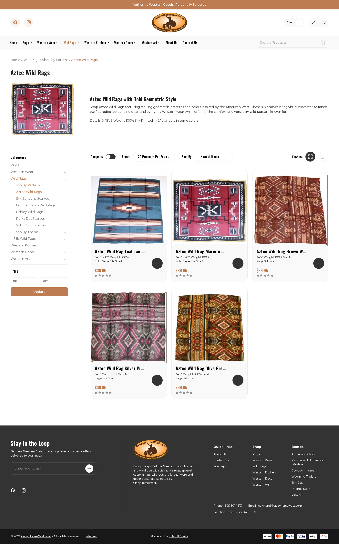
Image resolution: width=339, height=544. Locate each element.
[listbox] (214, 157)
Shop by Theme (26, 232)
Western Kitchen (95, 42)
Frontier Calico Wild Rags (35, 205)
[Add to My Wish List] (156, 192)
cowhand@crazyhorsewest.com (280, 505)
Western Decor (123, 42)
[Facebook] (15, 22)
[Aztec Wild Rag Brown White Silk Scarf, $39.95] (290, 211)
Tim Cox (297, 482)
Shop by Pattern (27, 185)
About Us (171, 42)
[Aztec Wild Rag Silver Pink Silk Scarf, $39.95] (129, 328)
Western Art (149, 42)
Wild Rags (70, 42)
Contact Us (190, 42)
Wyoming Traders (304, 476)
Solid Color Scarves (31, 225)
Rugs (26, 42)
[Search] (323, 42)
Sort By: (187, 157)
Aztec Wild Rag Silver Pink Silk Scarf (120, 368)
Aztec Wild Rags (29, 192)
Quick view (156, 179)
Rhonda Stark (301, 489)
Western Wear (46, 42)
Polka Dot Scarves (30, 219)
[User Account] (313, 22)
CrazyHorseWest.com (36, 536)
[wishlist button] (323, 22)
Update (39, 292)
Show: (125, 157)
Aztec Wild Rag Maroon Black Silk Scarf (201, 251)
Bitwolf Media (178, 536)
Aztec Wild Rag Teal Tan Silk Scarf (120, 251)
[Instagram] (28, 22)
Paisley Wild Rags (29, 212)
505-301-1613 (233, 505)
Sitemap (219, 466)
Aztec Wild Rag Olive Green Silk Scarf (201, 368)
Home (13, 42)
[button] (39, 157)
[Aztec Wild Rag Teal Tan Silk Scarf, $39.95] (129, 211)
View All (297, 495)
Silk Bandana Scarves (32, 198)
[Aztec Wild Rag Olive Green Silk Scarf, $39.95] (209, 328)
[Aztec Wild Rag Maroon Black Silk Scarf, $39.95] (209, 211)
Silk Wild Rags (25, 239)
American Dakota (303, 454)
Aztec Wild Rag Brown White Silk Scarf (281, 251)
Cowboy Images (303, 470)
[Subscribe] (89, 468)
